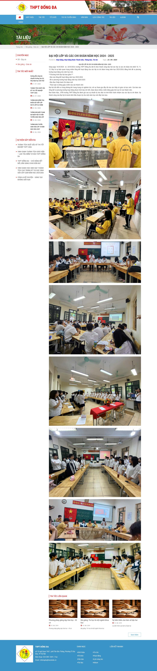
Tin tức (42, 17)
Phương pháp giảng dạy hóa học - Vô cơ (63, 621)
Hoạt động (59, 60)
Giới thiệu (30, 17)
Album (123, 17)
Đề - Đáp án (22, 59)
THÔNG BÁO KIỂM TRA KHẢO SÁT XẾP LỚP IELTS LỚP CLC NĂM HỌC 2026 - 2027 (37, 103)
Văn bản (84, 17)
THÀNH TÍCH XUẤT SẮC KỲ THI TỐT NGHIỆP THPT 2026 (37, 90)
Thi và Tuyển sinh (68, 17)
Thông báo (88, 60)
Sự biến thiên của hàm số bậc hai (124, 620)
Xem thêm (134, 635)
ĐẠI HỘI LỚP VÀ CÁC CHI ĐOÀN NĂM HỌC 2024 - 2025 (60, 47)
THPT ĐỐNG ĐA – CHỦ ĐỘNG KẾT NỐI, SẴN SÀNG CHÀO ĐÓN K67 (30, 162)
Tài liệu (112, 17)
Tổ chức (53, 17)
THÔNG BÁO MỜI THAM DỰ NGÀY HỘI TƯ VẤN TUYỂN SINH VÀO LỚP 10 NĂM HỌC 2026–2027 (37, 115)
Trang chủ (19, 17)
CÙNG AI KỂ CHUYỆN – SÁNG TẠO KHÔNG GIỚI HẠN (30, 178)
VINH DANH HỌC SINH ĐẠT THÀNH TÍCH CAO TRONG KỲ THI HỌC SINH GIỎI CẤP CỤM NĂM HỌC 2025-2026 (31, 170)
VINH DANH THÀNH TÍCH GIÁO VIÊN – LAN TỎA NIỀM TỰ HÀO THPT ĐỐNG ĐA (31, 154)
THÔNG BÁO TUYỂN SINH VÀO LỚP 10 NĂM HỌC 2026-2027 (37, 127)
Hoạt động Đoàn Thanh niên (74, 60)
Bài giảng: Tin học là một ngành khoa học (95, 621)
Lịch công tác (98, 17)
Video (20, 22)
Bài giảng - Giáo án (32, 47)
